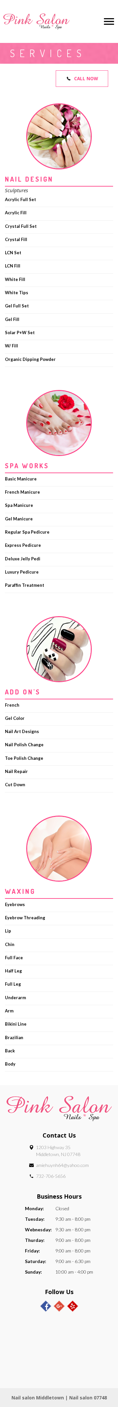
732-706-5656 (51, 1176)
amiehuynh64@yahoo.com (62, 1165)
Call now (86, 79)
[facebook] (45, 1306)
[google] (59, 1306)
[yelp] (72, 1306)
